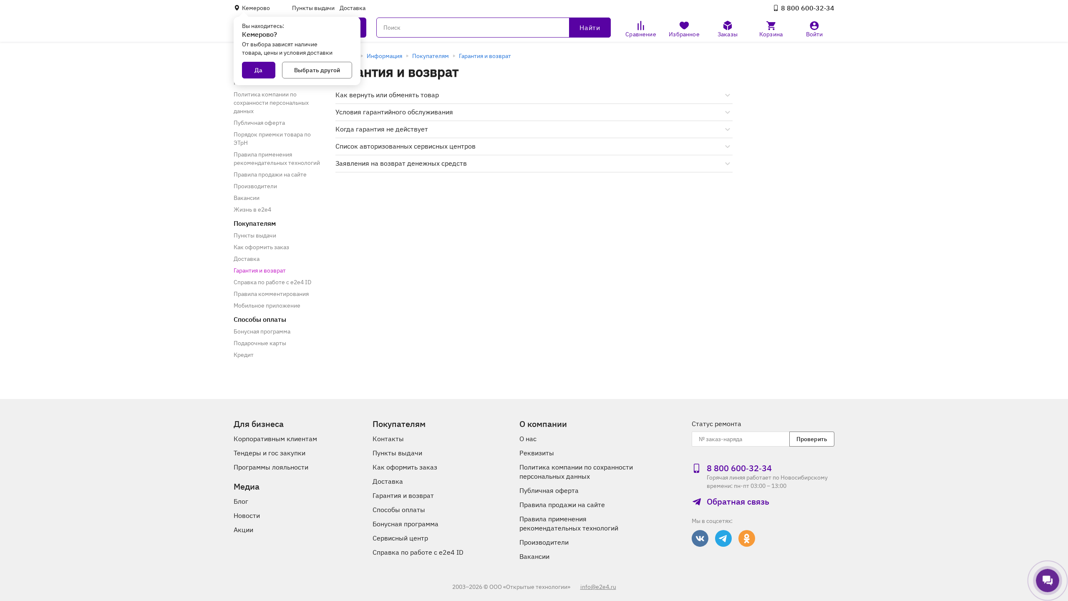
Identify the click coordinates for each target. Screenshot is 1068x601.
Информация (384, 56)
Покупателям (430, 56)
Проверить (811, 439)
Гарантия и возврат (485, 56)
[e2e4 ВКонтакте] (700, 538)
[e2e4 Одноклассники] (746, 538)
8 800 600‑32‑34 (807, 8)
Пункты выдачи (313, 8)
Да (258, 70)
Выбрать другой (317, 70)
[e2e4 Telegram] (723, 538)
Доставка (352, 8)
